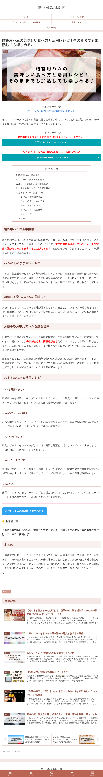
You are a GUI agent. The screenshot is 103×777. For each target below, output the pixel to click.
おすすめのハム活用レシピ (31, 192)
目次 (47, 169)
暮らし (7, 592)
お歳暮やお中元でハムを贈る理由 (34, 188)
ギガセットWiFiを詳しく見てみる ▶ (24, 511)
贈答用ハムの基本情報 (29, 175)
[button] (95, 612)
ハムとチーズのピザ (32, 209)
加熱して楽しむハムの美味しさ (33, 184)
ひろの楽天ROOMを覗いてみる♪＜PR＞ (51, 157)
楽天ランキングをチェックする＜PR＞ (51, 142)
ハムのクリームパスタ (34, 201)
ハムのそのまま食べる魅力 (31, 179)
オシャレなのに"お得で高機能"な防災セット (51, 111)
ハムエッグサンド (31, 205)
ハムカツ (27, 214)
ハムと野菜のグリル (32, 197)
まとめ (21, 218)
